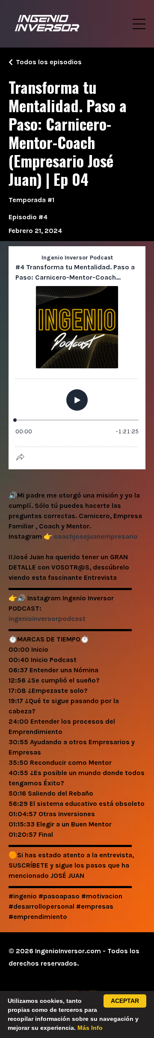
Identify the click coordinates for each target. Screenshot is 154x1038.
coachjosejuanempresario (96, 536)
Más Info (90, 1027)
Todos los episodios (49, 62)
